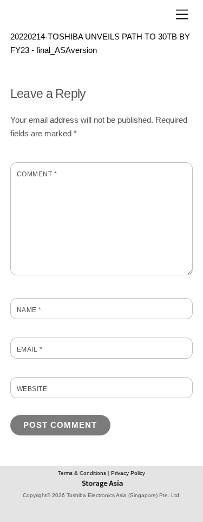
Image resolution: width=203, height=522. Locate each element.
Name (29, 310)
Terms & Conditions (83, 473)
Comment (37, 174)
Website (32, 389)
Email (29, 349)
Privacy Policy (128, 473)
